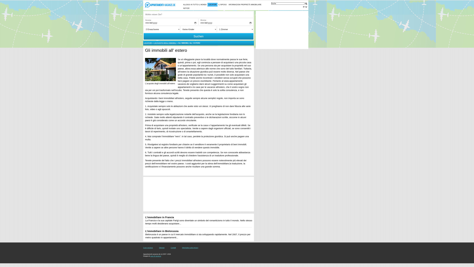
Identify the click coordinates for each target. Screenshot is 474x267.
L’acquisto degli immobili (165, 43)
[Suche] (306, 4)
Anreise (148, 20)
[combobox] (198, 14)
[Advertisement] (198, 194)
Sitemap (162, 248)
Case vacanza (148, 248)
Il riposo (222, 5)
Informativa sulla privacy (190, 248)
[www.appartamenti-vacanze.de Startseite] (160, 5)
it (304, 7)
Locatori (212, 5)
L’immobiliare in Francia (159, 217)
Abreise (203, 20)
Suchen (198, 36)
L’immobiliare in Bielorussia (161, 231)
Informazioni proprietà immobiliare (245, 5)
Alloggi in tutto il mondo (195, 5)
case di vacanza (155, 256)
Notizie (186, 8)
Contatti (173, 248)
